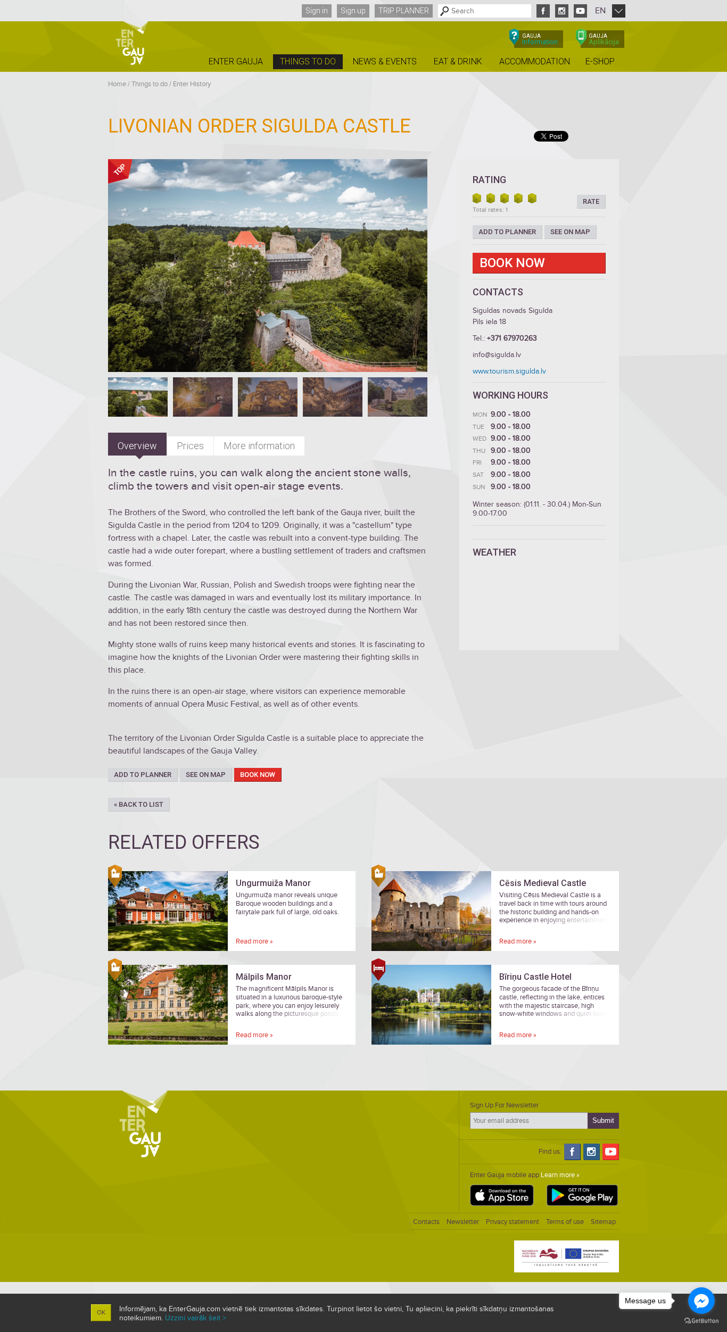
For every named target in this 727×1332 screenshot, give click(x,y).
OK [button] (101, 1313)
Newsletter (463, 1222)
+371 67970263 (512, 338)
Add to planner (142, 775)
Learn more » (560, 1175)
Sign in (316, 10)
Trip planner (403, 10)
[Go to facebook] (701, 1300)
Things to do (149, 84)
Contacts (426, 1222)
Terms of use (565, 1222)
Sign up (353, 10)
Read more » (254, 941)
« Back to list (138, 804)
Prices (190, 445)
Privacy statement (512, 1222)
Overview (137, 445)
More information (259, 445)
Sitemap (603, 1222)
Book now (257, 775)
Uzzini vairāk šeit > (195, 1317)
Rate (591, 201)
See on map (206, 775)
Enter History (192, 84)
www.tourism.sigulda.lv (509, 371)
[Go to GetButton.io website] (701, 1321)
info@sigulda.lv (497, 354)
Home (117, 84)
